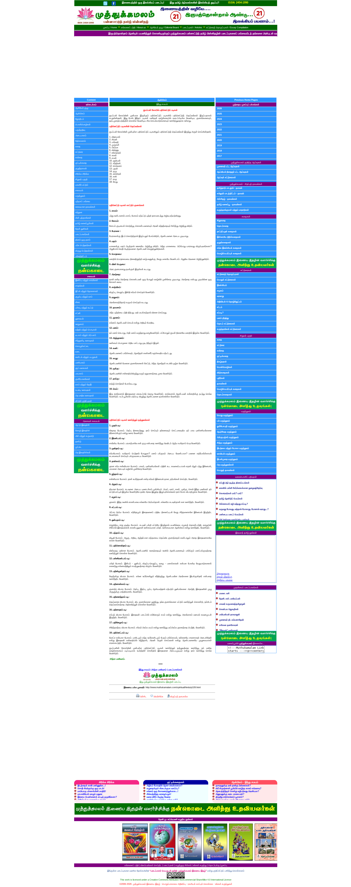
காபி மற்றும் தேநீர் (83, 384)
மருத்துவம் (80, 196)
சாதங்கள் (79, 285)
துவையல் (79, 318)
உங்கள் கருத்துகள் (223, 884)
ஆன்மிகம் (80, 113)
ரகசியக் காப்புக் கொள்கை (200, 884)
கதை (77, 146)
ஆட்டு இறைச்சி (82, 425)
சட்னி (77, 313)
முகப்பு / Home (110, 27)
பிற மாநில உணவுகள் (84, 395)
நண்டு (78, 441)
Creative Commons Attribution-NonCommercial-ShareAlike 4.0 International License (190, 879)
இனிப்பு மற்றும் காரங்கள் (86, 280)
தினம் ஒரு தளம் (82, 240)
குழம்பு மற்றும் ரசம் (83, 296)
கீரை (77, 302)
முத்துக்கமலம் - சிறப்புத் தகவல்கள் (246, 184)
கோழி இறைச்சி (82, 430)
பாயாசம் (79, 373)
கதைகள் (246, 216)
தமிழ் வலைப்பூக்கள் (84, 223)
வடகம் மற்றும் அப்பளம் (85, 335)
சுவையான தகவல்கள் (85, 207)
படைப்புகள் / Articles (192, 27)
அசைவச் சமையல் (91, 421)
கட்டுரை (79, 152)
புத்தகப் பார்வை (82, 201)
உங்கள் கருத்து (200, 865)
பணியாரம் (80, 362)
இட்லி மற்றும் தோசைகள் (86, 291)
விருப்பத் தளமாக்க (179, 696)
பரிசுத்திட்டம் (81, 256)
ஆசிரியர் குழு (81, 108)
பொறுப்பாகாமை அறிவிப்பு (174, 884)
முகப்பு (224, 865)
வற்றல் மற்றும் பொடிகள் (86, 329)
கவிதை (78, 157)
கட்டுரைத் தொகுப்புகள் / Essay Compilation (227, 27)
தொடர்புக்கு (214, 865)
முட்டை (78, 447)
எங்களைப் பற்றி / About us (133, 27)
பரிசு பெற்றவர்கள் (83, 245)
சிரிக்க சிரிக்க (82, 174)
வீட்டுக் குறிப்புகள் (83, 401)
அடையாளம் (80, 135)
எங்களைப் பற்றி (132, 865)
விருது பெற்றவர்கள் (84, 251)
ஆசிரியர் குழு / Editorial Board (164, 27)
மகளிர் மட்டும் (81, 185)
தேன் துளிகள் (81, 229)
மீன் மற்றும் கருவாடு (84, 436)
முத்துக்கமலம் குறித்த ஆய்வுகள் (246, 162)
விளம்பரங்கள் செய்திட (151, 865)
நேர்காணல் (80, 141)
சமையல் (79, 190)
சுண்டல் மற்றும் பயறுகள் (86, 357)
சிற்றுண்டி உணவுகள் (84, 340)
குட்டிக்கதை (81, 163)
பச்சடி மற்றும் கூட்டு (84, 307)
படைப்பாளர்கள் (82, 234)
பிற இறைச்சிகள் (82, 452)
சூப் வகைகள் (81, 368)
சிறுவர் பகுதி (81, 179)
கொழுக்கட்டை (82, 346)
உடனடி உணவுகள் (83, 390)
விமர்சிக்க (158, 696)
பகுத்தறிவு (80, 130)
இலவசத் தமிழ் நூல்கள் (246, 533)
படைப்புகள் (169, 865)
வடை (77, 351)
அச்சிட (142, 696)
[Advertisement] (175, 67)
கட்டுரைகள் (245, 270)
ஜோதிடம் (79, 119)
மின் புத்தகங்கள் (83, 218)
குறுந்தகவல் (81, 168)
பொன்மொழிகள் (83, 124)
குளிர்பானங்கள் (82, 379)
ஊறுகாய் (79, 324)
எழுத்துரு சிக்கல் (183, 865)
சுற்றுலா (78, 212)
